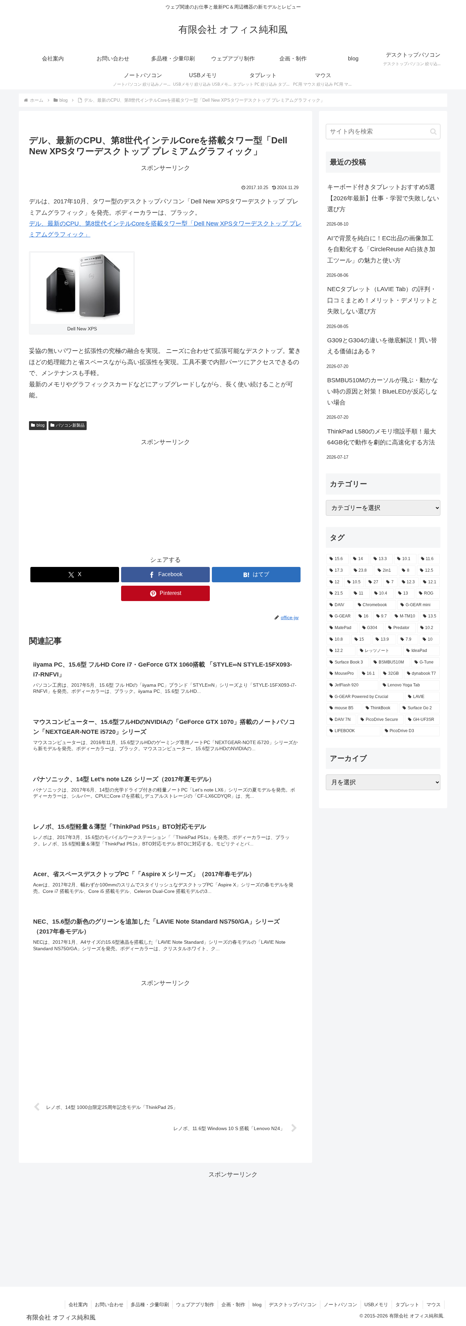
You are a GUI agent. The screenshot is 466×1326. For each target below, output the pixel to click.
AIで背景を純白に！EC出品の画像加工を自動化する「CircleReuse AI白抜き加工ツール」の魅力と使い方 (381, 249)
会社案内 (78, 1304)
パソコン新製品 (70, 425)
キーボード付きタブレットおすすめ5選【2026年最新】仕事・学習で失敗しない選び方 (383, 198)
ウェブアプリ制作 (195, 1304)
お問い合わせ (109, 1304)
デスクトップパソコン (293, 1304)
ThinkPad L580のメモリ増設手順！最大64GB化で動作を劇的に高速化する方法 (381, 437)
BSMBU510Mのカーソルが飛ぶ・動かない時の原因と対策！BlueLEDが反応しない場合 (382, 391)
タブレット (407, 1304)
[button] (433, 132)
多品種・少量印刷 (150, 1304)
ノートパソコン (340, 1304)
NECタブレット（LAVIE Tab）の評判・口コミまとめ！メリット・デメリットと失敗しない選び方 (382, 300)
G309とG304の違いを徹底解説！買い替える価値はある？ (382, 346)
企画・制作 (233, 1304)
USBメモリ (376, 1304)
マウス (433, 1304)
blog (41, 425)
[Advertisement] (165, 495)
